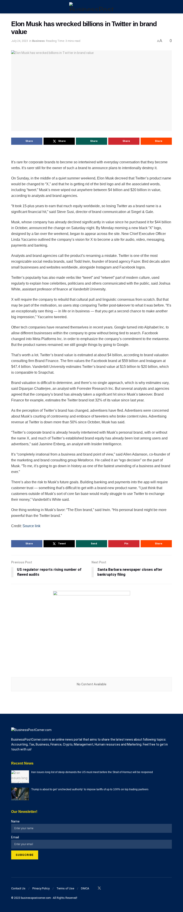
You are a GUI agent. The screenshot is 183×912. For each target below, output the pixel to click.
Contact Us (18, 888)
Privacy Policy (41, 888)
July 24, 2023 (19, 41)
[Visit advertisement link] (91, 629)
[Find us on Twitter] (99, 888)
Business (38, 41)
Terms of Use (65, 888)
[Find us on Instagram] (105, 888)
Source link (31, 526)
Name (15, 821)
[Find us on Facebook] (93, 888)
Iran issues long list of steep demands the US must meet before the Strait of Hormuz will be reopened (92, 772)
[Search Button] (170, 6)
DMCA (85, 888)
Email (15, 837)
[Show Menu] (13, 6)
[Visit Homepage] (91, 6)
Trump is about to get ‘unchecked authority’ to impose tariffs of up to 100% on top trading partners (89, 789)
